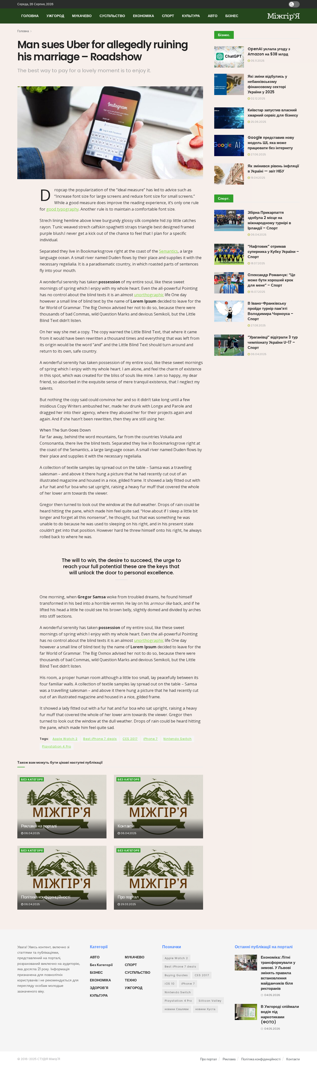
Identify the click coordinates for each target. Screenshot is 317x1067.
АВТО (212, 15)
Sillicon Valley (210, 1001)
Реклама (229, 1059)
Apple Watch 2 (65, 739)
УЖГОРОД (55, 15)
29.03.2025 (128, 904)
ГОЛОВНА (30, 15)
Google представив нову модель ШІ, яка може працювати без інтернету (271, 142)
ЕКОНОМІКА (143, 15)
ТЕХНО (131, 980)
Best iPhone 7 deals (100, 739)
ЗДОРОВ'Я (99, 987)
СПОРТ (168, 15)
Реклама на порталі (39, 826)
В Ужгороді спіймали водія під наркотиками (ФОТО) (280, 1014)
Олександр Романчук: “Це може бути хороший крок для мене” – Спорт (271, 280)
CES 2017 (130, 739)
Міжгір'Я (283, 16)
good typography (62, 209)
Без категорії (32, 779)
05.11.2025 (257, 61)
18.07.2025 (257, 263)
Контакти (126, 826)
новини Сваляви (177, 1009)
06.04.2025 (31, 833)
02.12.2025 (257, 98)
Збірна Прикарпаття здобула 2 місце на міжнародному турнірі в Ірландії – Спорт (269, 220)
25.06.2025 (258, 122)
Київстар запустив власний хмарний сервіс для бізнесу (273, 112)
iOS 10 (170, 984)
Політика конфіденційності (45, 897)
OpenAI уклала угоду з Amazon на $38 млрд (269, 51)
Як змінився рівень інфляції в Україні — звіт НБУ (273, 168)
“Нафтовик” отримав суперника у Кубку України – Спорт (273, 251)
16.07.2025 (257, 292)
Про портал (128, 897)
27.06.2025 (258, 154)
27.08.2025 (258, 325)
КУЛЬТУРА (191, 15)
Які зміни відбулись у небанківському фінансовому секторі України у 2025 (267, 84)
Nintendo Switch (177, 739)
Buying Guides (176, 975)
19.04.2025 (257, 178)
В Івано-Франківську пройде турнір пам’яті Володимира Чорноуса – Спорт (270, 311)
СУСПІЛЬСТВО (112, 15)
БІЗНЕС (231, 15)
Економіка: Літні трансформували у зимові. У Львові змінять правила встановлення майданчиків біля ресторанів (278, 973)
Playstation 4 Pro (56, 746)
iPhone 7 (150, 739)
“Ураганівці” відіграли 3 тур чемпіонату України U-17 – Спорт (273, 342)
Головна (23, 31)
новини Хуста (205, 1009)
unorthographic (149, 294)
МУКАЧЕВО (82, 15)
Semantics (168, 251)
